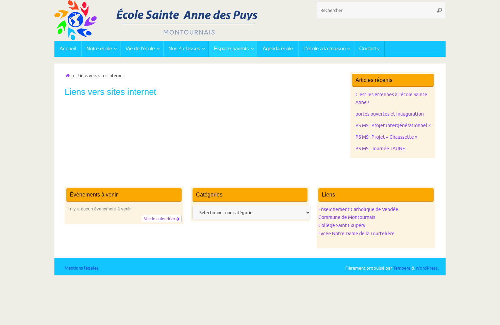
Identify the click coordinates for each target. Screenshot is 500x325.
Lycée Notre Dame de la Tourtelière (356, 234)
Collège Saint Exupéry (341, 225)
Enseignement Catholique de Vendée (358, 209)
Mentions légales (82, 268)
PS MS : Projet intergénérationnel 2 (393, 126)
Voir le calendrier (160, 218)
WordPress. (427, 268)
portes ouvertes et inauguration (389, 114)
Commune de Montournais (346, 217)
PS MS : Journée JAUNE (380, 149)
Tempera (402, 268)
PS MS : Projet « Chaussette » (386, 137)
